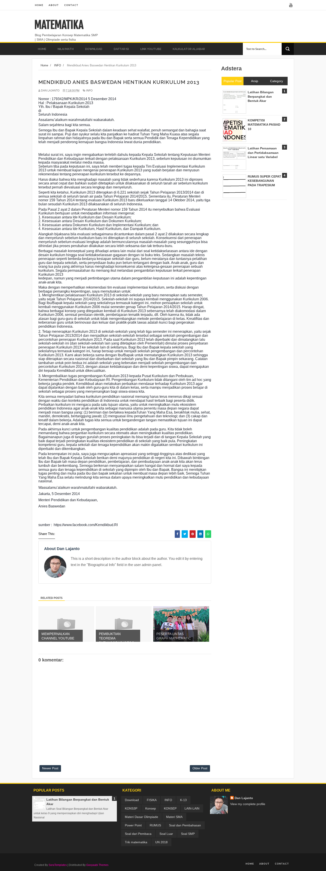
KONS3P (131, 808)
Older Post (199, 768)
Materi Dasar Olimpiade (141, 817)
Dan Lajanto (244, 798)
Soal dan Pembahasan (185, 825)
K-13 (183, 800)
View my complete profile (247, 804)
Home (39, 5)
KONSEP (170, 808)
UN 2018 (161, 842)
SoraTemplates (58, 865)
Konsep (150, 808)
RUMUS (155, 825)
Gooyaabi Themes (97, 865)
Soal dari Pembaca (138, 833)
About (54, 5)
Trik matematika (136, 842)
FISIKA (152, 800)
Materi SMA (174, 817)
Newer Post (50, 768)
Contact (71, 5)
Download (132, 800)
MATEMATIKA (58, 25)
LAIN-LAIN (192, 808)
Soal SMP (188, 833)
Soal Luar (166, 833)
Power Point (133, 825)
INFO (89, 90)
